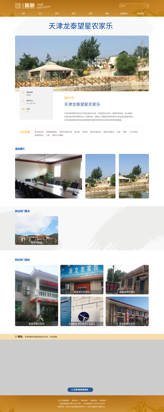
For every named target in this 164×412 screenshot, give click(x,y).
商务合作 (75, 400)
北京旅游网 (32, 6)
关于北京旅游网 (63, 400)
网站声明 (84, 400)
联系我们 (103, 400)
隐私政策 (94, 400)
